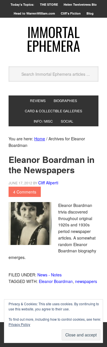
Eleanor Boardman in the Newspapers (51, 164)
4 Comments (24, 192)
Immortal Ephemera (53, 39)
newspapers (86, 281)
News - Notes (49, 275)
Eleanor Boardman (56, 281)
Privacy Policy (19, 324)
